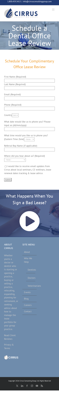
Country (8, 115)
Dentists (31, 269)
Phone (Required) (12, 104)
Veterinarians (31, 285)
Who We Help (28, 260)
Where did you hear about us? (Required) (24, 155)
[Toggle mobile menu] (53, 9)
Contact (28, 311)
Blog (26, 298)
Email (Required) (12, 94)
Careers (28, 305)
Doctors (31, 277)
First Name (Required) (15, 76)
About (27, 252)
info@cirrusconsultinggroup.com (37, 1)
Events (27, 292)
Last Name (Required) (15, 84)
